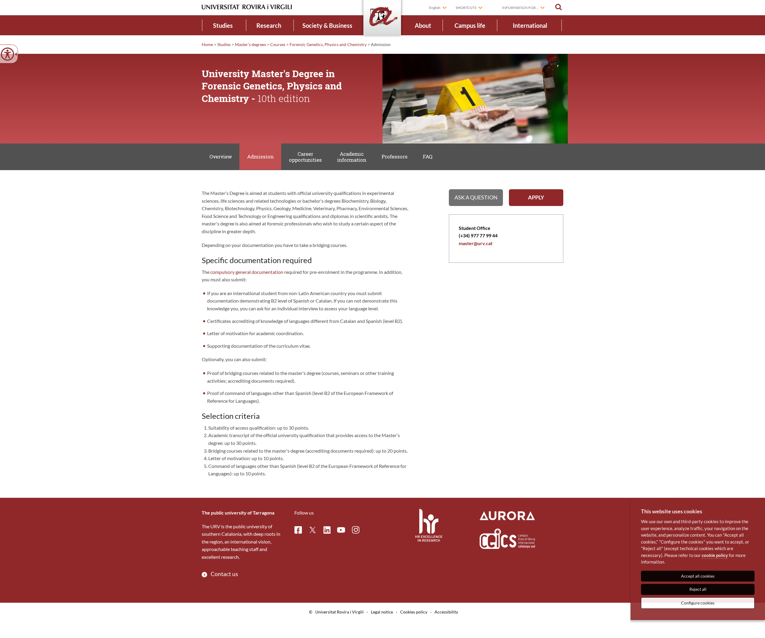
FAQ (427, 156)
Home (207, 44)
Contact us (224, 573)
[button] (558, 7)
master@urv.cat (475, 243)
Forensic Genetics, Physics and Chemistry (328, 44)
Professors (395, 156)
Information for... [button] (520, 7)
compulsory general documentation (246, 272)
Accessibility (446, 611)
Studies (223, 25)
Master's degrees (250, 44)
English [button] (434, 7)
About (423, 25)
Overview (220, 156)
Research (268, 25)
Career (305, 156)
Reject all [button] (697, 589)
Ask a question (476, 197)
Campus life (470, 25)
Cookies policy (413, 611)
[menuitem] (223, 25)
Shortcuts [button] (466, 7)
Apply (536, 197)
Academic (351, 156)
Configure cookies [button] (697, 602)
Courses (277, 44)
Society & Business (327, 25)
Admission (260, 156)
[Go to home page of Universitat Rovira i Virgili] (247, 7)
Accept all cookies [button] (697, 576)
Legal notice (382, 611)
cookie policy (715, 555)
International (530, 25)
